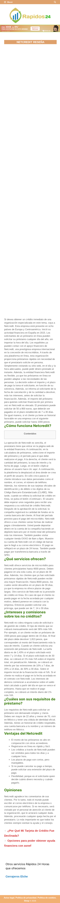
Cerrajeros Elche (17, 876)
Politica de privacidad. (26, 897)
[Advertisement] (30, 79)
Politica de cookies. (47, 897)
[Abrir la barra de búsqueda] (55, 2)
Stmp (26, 901)
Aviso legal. (9, 897)
